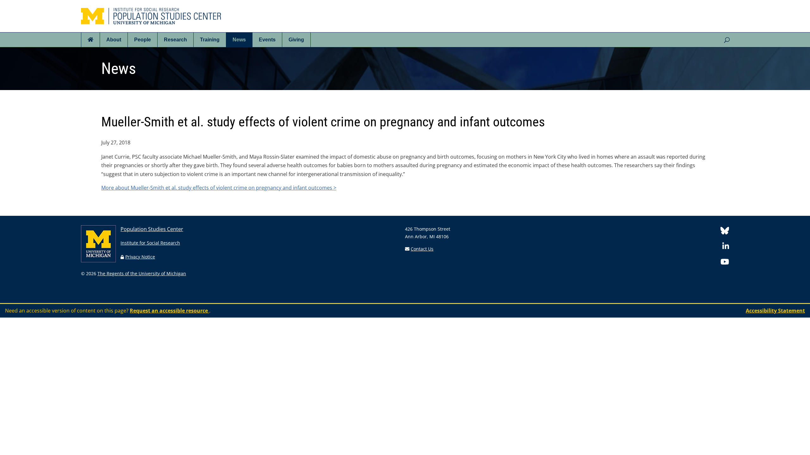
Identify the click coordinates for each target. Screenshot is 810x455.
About (113, 39)
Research (175, 39)
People (142, 39)
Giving (296, 39)
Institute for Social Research (150, 243)
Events (267, 39)
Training (210, 39)
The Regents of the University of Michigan (141, 273)
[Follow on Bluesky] (724, 232)
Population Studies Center (152, 229)
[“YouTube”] (724, 263)
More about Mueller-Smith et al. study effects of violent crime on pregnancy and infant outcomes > (218, 187)
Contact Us (422, 249)
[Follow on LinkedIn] (725, 247)
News (239, 39)
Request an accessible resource (169, 310)
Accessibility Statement (775, 310)
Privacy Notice (140, 257)
